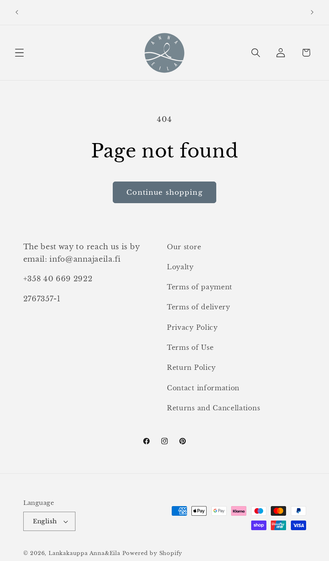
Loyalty (180, 267)
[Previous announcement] (17, 12)
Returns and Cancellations (213, 408)
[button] (19, 52)
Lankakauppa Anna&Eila (84, 553)
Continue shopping (164, 192)
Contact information (203, 388)
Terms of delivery (198, 307)
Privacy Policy (192, 327)
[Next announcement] (312, 12)
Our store (184, 247)
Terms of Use (190, 347)
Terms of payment (199, 287)
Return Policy (191, 367)
